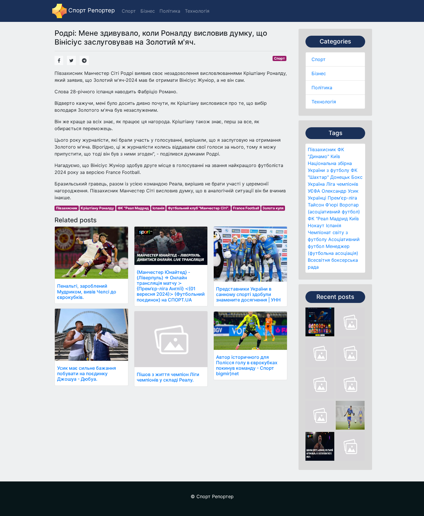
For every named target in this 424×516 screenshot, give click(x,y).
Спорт (319, 59)
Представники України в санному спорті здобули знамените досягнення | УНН (248, 294)
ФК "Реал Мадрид (328, 218)
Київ (354, 218)
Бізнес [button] (147, 11)
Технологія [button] (197, 11)
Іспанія (333, 225)
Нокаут (316, 225)
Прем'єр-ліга (342, 198)
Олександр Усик (340, 191)
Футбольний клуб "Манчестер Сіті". (198, 208)
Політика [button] (170, 11)
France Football (246, 208)
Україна (316, 184)
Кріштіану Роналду (97, 208)
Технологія (324, 102)
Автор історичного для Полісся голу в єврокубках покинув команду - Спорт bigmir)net (246, 365)
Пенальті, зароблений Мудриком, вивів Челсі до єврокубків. (86, 291)
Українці (317, 198)
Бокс (357, 177)
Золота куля (273, 208)
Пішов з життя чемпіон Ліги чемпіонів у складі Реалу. (168, 377)
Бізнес (319, 73)
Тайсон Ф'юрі (323, 205)
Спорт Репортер (91, 10)
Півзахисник (322, 149)
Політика (322, 87)
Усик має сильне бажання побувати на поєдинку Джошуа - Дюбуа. (86, 373)
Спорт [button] (129, 11)
